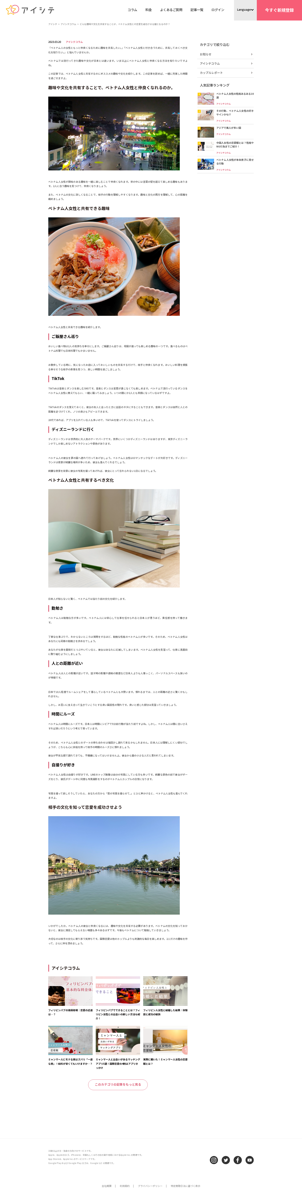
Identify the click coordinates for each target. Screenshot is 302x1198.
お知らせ (205, 54)
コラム (132, 9)
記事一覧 (196, 9)
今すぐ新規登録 (279, 10)
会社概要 (107, 1186)
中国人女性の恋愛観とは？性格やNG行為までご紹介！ (235, 144)
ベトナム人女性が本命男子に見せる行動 (235, 161)
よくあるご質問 (171, 9)
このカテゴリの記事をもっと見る (118, 1084)
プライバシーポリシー (150, 1186)
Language (244, 9)
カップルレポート (211, 73)
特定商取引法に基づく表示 (185, 1186)
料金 (148, 9)
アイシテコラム (74, 41)
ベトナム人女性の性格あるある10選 (235, 95)
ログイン (217, 9)
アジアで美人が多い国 (228, 127)
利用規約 (125, 1186)
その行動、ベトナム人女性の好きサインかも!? (235, 112)
